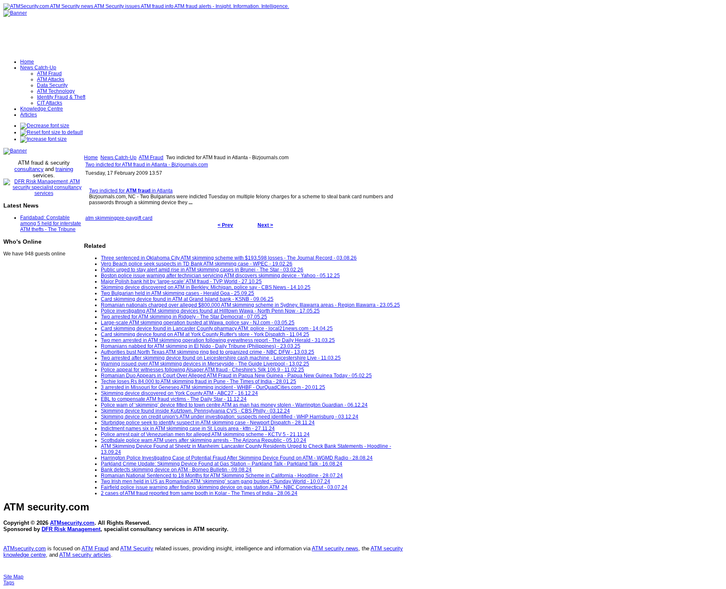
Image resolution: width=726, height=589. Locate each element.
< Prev (225, 225)
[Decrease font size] (44, 126)
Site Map (13, 577)
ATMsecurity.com (72, 523)
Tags (8, 583)
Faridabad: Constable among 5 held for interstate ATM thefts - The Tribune (50, 223)
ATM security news (335, 548)
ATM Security (136, 548)
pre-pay (125, 218)
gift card (143, 218)
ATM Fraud (151, 157)
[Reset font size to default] (51, 132)
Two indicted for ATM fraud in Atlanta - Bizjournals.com (146, 165)
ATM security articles (85, 555)
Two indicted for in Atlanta (131, 191)
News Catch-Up (118, 157)
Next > (265, 225)
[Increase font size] (43, 139)
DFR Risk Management (71, 529)
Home (91, 157)
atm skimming (101, 218)
